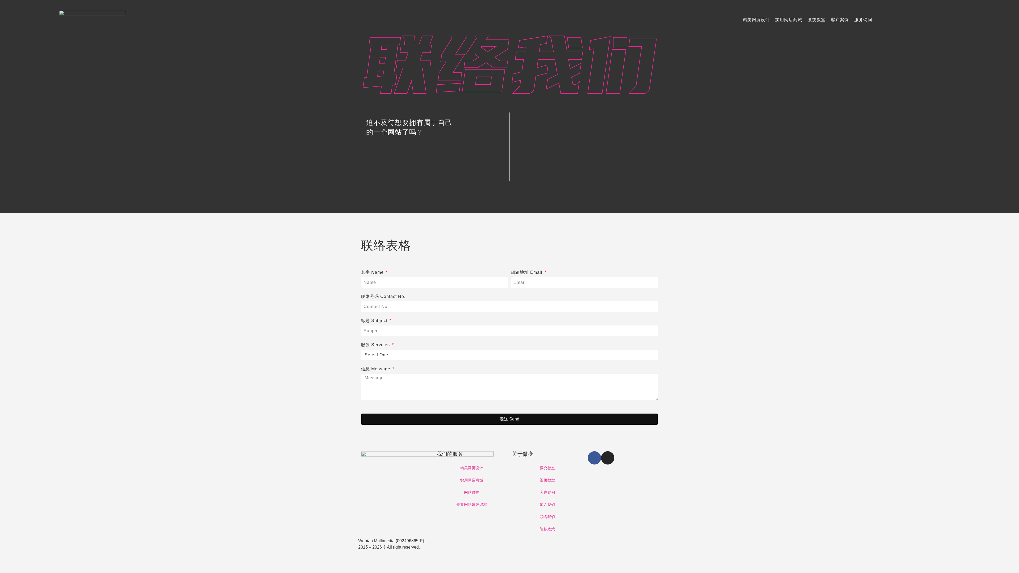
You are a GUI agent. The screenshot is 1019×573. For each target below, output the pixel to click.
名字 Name (373, 272)
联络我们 (547, 517)
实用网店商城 (788, 20)
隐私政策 (547, 529)
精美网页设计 (756, 20)
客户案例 (840, 20)
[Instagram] (607, 458)
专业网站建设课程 (471, 504)
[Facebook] (594, 458)
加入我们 (547, 504)
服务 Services (376, 345)
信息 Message (376, 369)
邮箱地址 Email (527, 272)
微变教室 (817, 20)
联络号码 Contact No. (383, 296)
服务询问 (863, 20)
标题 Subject (375, 321)
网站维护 (472, 492)
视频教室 (547, 480)
